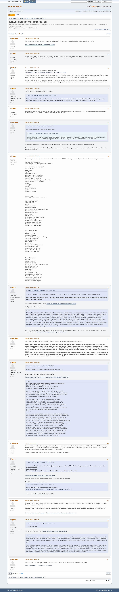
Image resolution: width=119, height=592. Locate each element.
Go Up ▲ (110, 590)
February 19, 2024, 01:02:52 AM (32, 459)
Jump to (87, 580)
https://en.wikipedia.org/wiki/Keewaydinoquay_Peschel (40, 44)
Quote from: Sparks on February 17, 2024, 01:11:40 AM (41, 126)
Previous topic (99, 29)
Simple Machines (19, 590)
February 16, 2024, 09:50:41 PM (32, 53)
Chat (80, 11)
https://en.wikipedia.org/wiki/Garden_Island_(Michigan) (40, 475)
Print (108, 34)
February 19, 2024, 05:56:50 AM (32, 559)
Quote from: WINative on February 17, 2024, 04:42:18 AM (41, 290)
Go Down (11, 34)
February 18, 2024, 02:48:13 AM (32, 156)
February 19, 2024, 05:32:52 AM (32, 519)
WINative (14, 39)
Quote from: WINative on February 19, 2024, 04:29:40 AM (41, 523)
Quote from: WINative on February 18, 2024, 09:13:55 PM (41, 462)
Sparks (13, 89)
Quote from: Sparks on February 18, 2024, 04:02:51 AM (41, 484)
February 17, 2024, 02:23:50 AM (32, 108)
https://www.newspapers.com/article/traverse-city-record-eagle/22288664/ (45, 72)
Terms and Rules (103, 590)
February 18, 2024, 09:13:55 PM (32, 443)
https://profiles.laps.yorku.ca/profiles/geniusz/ (54, 531)
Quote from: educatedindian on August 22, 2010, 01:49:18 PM (42, 95)
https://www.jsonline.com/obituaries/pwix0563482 (38, 565)
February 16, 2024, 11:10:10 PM (32, 67)
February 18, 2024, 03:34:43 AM (32, 338)
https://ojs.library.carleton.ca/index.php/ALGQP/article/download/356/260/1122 (47, 377)
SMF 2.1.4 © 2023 (11, 590)
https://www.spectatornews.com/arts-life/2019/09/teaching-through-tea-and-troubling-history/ (50, 513)
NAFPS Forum (15, 6)
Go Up (10, 573)
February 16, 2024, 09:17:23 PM (32, 38)
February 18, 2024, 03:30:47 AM (32, 287)
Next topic (107, 29)
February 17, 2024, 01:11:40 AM (32, 88)
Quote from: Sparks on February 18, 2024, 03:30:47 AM (41, 366)
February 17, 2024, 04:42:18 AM (32, 122)
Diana (13, 54)
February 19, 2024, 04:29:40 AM (32, 500)
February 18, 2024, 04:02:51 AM (32, 362)
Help (97, 590)
